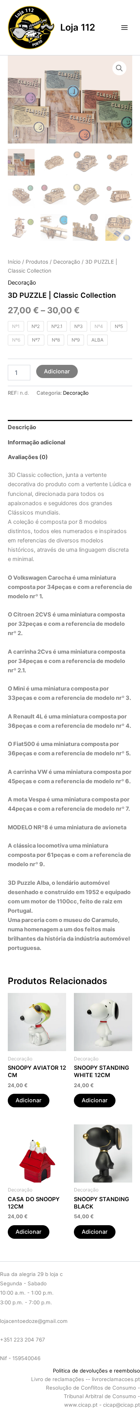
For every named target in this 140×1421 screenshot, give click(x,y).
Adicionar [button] (29, 1100)
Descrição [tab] (22, 427)
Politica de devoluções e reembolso (95, 1370)
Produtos (37, 262)
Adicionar (57, 371)
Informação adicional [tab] (36, 442)
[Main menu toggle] (124, 27)
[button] (119, 68)
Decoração (66, 262)
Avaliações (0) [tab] (28, 457)
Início (14, 262)
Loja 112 (77, 27)
